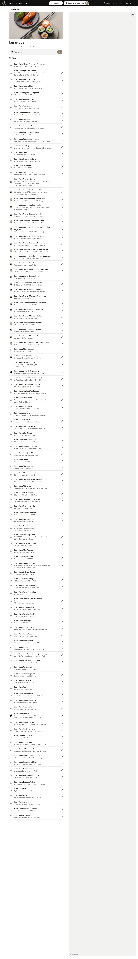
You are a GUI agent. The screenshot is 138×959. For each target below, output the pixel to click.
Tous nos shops (14, 9)
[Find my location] (133, 14)
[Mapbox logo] (74, 954)
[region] (102, 484)
